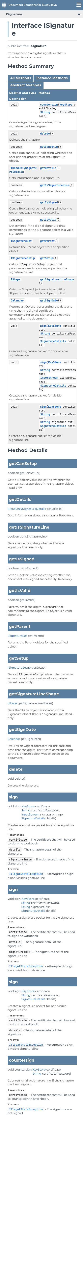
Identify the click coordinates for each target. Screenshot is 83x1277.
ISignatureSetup (23, 258)
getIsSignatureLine (54, 185)
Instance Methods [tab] (52, 78)
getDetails (48, 168)
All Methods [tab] (20, 78)
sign (43, 326)
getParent (47, 241)
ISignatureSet (21, 241)
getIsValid (48, 219)
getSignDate (49, 300)
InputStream (49, 377)
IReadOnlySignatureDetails (22, 170)
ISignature (14, 14)
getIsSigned (49, 202)
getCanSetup (49, 147)
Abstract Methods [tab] (25, 85)
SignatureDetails (53, 341)
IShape (15, 279)
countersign (49, 104)
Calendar (17, 300)
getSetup (46, 258)
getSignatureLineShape (57, 279)
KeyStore (65, 104)
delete (45, 133)
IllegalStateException (26, 874)
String (45, 112)
